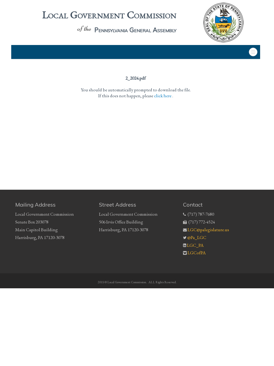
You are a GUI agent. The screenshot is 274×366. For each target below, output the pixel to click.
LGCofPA (197, 253)
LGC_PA (195, 245)
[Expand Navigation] (253, 52)
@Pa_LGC (196, 237)
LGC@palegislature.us (208, 230)
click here (163, 96)
